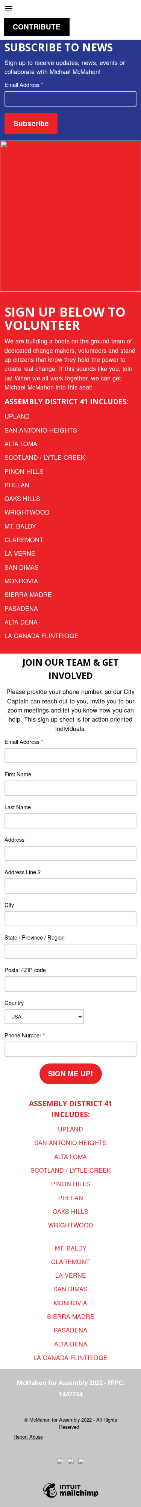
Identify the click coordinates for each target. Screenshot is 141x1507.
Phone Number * (25, 1035)
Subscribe (31, 123)
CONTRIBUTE (37, 27)
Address (14, 839)
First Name (18, 774)
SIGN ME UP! (70, 1073)
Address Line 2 (23, 872)
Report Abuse (28, 1436)
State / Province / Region (35, 937)
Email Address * (24, 84)
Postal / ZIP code (25, 970)
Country (14, 1002)
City (9, 905)
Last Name (18, 807)
